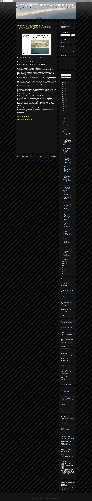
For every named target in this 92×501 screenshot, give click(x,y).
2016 (63, 104)
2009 (63, 267)
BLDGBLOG (63, 423)
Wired (62, 409)
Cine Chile (63, 346)
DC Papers (63, 386)
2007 (63, 271)
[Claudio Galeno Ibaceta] (66, 42)
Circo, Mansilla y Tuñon (66, 384)
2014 (63, 108)
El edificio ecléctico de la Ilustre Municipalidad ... (67, 199)
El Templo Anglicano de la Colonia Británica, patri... (67, 222)
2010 (63, 265)
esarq (43, 109)
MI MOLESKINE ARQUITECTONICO (65, 444)
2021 (63, 94)
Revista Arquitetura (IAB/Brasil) (68, 396)
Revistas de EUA (64, 402)
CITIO (62, 425)
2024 (63, 88)
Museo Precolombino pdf (66, 355)
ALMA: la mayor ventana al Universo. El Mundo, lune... (67, 186)
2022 (63, 92)
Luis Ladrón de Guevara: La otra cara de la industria (67, 135)
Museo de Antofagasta (66, 309)
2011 (63, 263)
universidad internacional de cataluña (36, 110)
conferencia (35, 109)
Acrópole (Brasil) (64, 367)
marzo (64, 129)
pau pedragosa (20, 110)
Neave (62, 287)
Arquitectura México (65, 373)
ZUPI (62, 411)
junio (64, 123)
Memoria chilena (64, 353)
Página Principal (38, 156)
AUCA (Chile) (63, 381)
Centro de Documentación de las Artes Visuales (67, 343)
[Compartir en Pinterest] (23, 112)
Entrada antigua (52, 156)
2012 (63, 261)
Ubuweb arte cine (64, 358)
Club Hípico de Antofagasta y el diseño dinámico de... (67, 235)
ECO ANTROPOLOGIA (66, 434)
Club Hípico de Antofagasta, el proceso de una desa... (67, 140)
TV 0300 (62, 454)
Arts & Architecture (65, 336)
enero (64, 259)
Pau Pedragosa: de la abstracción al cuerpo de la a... (66, 241)
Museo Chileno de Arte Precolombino (66, 306)
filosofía (46, 109)
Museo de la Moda (65, 311)
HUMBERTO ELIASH (65, 436)
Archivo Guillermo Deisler (66, 334)
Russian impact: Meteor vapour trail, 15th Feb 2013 (67, 181)
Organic (63, 49)
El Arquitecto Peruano (65, 391)
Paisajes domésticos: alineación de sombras (66, 192)
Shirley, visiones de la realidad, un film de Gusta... (67, 204)
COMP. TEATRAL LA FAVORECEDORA (65, 429)
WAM (62, 406)
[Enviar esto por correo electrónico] (18, 112)
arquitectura (29, 109)
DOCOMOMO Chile (65, 324)
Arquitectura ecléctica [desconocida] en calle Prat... (67, 216)
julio (64, 121)
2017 (63, 102)
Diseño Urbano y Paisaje (66, 389)
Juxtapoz (63, 393)
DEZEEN (63, 431)
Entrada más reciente (22, 156)
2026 (63, 84)
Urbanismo (63, 404)
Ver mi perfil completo (65, 477)
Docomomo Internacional (66, 322)
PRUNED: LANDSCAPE (66, 449)
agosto (65, 119)
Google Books (64, 351)
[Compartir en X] (20, 112)
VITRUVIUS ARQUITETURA (67, 456)
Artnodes (63, 379)
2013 (63, 110)
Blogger (58, 498)
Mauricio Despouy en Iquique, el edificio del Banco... (67, 164)
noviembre (65, 114)
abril (64, 127)
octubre (65, 115)
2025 (63, 86)
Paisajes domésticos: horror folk (66, 255)
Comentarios (65, 77)
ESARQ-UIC (21, 31)
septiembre (66, 118)
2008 (63, 269)
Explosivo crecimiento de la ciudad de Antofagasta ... (67, 146)
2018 (63, 100)
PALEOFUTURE (64, 447)
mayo (64, 125)
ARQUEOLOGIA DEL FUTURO (68, 418)
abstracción (24, 109)
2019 (63, 98)
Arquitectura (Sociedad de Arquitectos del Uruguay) (66, 370)
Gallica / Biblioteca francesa (67, 348)
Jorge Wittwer (64, 285)
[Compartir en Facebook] (22, 112)
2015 (63, 106)
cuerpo (39, 109)
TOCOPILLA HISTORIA (66, 451)
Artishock (63, 280)
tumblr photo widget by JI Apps (69, 51)
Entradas (64, 75)
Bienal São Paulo (64, 283)
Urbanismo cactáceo (65, 246)
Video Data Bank (64, 360)
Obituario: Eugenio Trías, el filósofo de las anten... (67, 210)
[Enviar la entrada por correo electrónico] (38, 107)
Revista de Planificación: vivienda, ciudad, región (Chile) (68, 399)
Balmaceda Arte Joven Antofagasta (66, 299)
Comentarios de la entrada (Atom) (40, 160)
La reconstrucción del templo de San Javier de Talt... (67, 250)
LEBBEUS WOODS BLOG (66, 441)
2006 (63, 273)
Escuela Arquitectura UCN (66, 327)
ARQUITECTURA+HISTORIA (67, 421)
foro (49, 109)
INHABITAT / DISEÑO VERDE (67, 438)
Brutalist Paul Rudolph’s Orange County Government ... (67, 158)
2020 (63, 96)
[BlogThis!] (19, 112)
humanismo (52, 109)
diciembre (65, 112)
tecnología (26, 110)
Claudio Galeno (70, 463)
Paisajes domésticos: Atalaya (66, 176)
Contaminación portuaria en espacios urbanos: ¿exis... (66, 229)
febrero (65, 131)
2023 (63, 90)
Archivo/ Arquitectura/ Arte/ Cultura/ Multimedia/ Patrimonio (67, 26)
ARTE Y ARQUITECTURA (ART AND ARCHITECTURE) (45, 5)
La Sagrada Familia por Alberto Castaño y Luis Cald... (67, 153)
